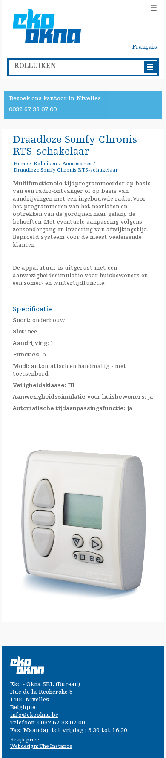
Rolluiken (45, 164)
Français (144, 47)
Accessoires (77, 164)
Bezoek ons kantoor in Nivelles (55, 98)
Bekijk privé (24, 740)
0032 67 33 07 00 (33, 109)
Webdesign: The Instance (41, 746)
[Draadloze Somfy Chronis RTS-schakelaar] (83, 419)
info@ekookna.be (34, 715)
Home (21, 164)
